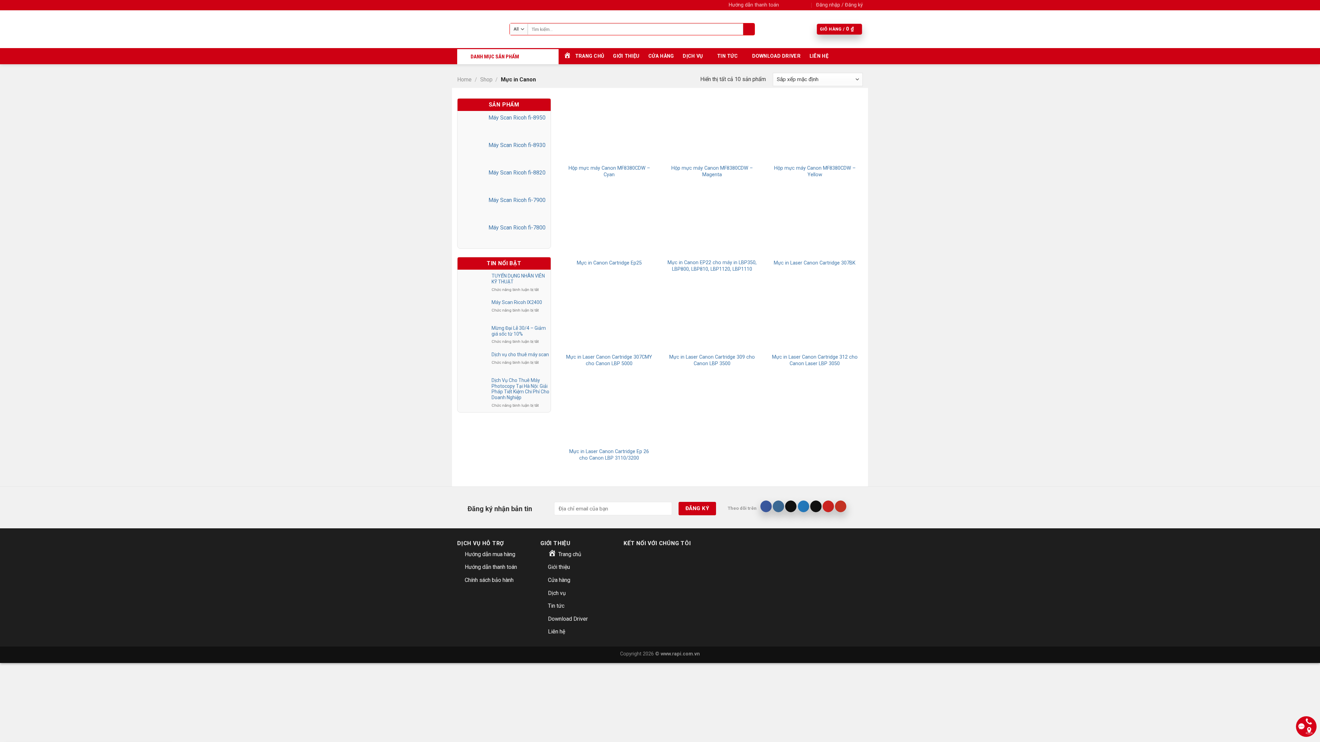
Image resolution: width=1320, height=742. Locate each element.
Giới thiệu (626, 56)
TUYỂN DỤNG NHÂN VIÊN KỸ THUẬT (518, 278)
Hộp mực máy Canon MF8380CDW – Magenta (712, 171)
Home (464, 79)
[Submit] (749, 29)
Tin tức (727, 56)
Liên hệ (819, 56)
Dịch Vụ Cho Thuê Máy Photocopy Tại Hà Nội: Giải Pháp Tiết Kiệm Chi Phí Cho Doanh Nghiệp (520, 389)
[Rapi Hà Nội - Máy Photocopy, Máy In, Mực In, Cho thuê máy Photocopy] (478, 29)
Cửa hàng (661, 56)
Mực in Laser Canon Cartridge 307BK (815, 263)
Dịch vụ (693, 56)
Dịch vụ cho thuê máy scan (520, 354)
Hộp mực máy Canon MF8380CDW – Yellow (815, 171)
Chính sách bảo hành (489, 580)
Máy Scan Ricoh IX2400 (517, 302)
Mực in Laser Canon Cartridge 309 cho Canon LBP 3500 (712, 360)
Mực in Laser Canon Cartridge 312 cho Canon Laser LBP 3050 (815, 360)
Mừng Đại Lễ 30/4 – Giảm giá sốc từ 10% (519, 331)
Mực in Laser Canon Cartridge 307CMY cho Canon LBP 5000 (609, 360)
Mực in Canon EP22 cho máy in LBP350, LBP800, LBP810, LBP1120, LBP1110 (712, 266)
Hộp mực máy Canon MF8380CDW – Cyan (609, 171)
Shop (486, 79)
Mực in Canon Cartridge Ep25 (609, 263)
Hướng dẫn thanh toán (754, 5)
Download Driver (776, 56)
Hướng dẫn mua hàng (490, 554)
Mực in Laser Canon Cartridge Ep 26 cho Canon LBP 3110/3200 (609, 455)
